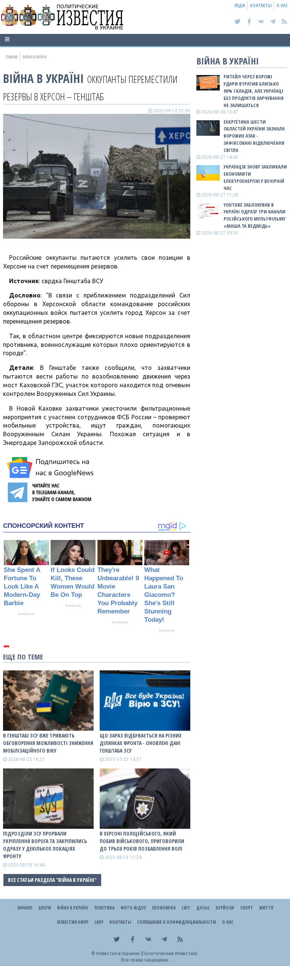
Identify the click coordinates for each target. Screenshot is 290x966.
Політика (104, 908)
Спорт (246, 908)
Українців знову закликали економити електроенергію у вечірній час (255, 177)
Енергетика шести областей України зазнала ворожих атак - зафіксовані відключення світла (254, 135)
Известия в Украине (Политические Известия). (147, 953)
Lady (98, 922)
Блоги (45, 908)
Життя (266, 908)
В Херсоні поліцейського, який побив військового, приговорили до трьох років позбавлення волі (142, 841)
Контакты (260, 5)
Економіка (164, 908)
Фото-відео (133, 908)
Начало (24, 908)
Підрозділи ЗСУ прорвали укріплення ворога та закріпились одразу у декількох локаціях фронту (45, 845)
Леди (239, 5)
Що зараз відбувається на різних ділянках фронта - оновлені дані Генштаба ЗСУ (141, 743)
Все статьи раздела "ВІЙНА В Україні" (52, 879)
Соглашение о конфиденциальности (176, 922)
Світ (186, 908)
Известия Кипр (72, 922)
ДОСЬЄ (203, 908)
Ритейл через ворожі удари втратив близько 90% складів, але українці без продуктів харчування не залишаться (254, 90)
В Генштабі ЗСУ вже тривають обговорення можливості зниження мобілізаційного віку (48, 743)
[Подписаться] (51, 467)
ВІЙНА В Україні (43, 78)
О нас (282, 5)
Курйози (225, 908)
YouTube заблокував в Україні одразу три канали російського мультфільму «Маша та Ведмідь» (254, 215)
